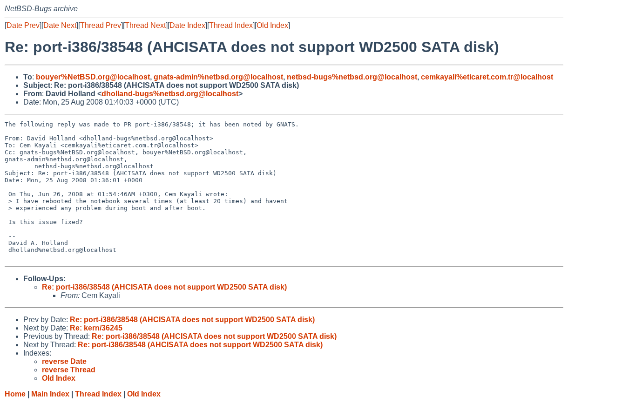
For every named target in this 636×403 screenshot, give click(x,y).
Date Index (187, 25)
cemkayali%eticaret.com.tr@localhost (487, 77)
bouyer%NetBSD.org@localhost (93, 77)
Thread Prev (100, 25)
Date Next (59, 25)
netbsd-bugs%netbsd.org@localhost (352, 77)
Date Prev (23, 25)
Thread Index (231, 25)
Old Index (272, 25)
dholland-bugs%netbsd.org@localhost (169, 94)
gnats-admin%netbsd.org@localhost (218, 77)
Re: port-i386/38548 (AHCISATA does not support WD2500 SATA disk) (164, 287)
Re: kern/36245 (96, 328)
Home (15, 394)
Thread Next (145, 25)
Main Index (50, 394)
